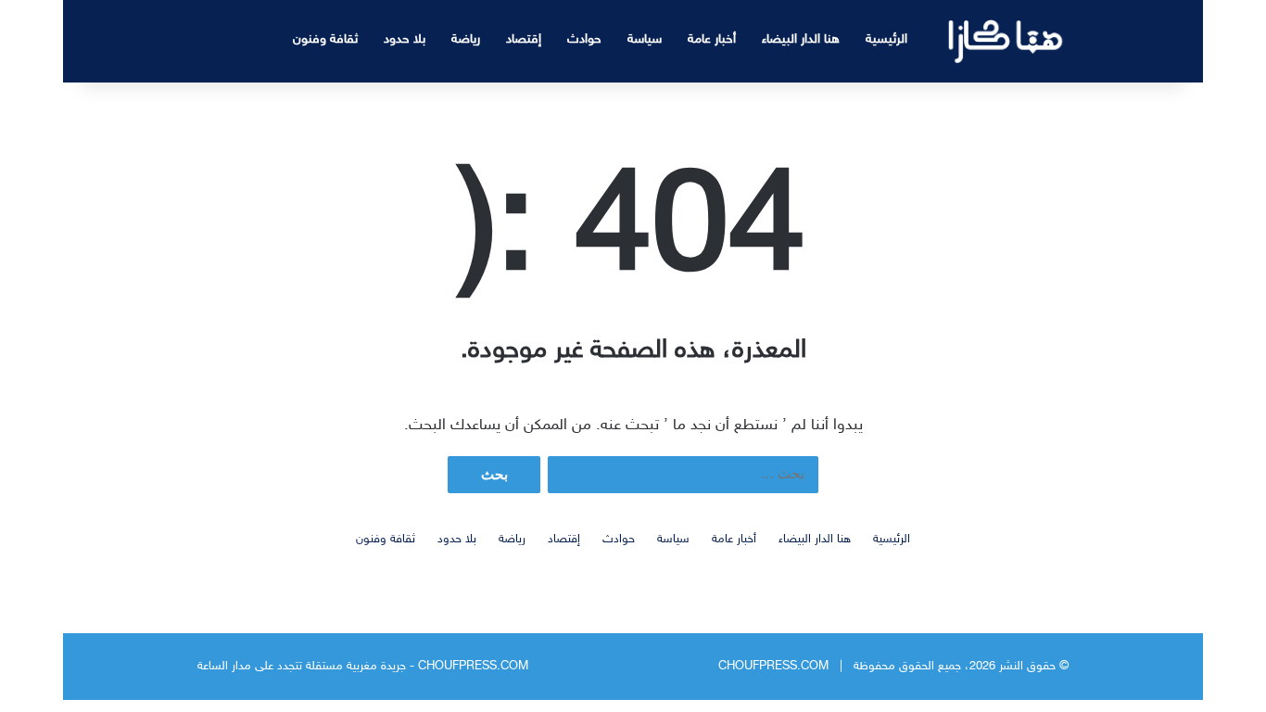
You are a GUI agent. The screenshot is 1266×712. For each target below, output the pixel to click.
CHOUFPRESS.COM (773, 666)
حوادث (584, 39)
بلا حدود (404, 39)
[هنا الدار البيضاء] (1006, 41)
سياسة (644, 39)
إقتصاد (523, 39)
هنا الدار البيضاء (801, 39)
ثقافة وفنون (325, 39)
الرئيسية (886, 39)
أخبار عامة (712, 39)
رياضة (465, 39)
